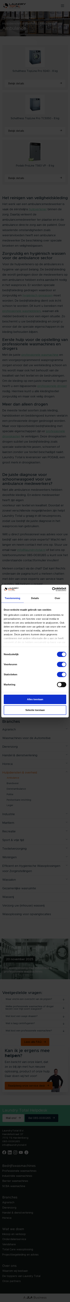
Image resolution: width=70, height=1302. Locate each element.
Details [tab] (35, 598)
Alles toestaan (35, 699)
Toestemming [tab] (12, 598)
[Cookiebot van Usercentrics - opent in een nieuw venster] (52, 589)
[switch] (61, 664)
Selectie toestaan (35, 710)
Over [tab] (57, 598)
